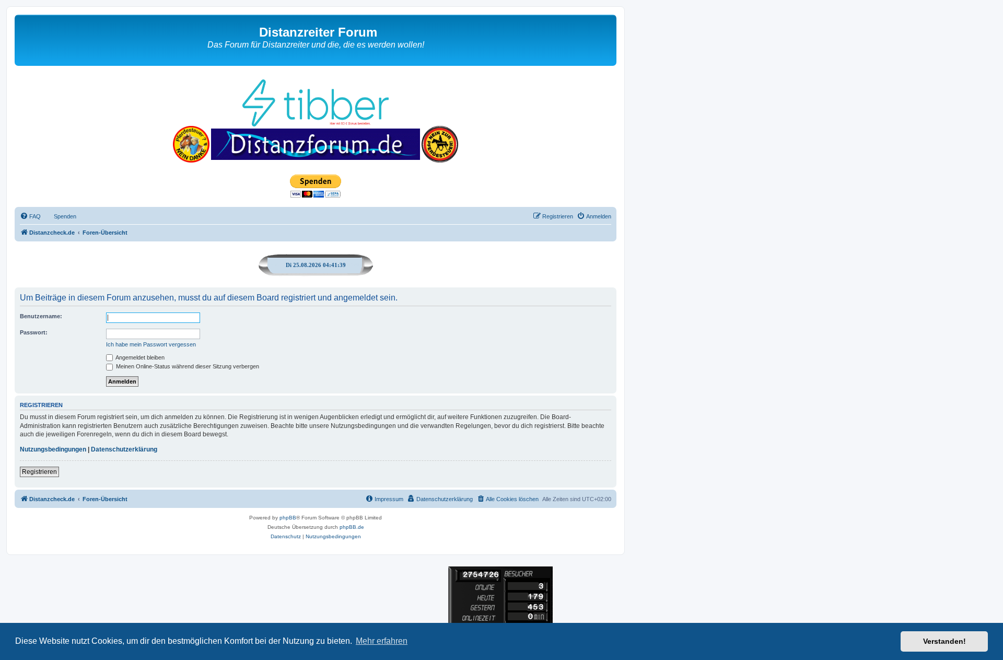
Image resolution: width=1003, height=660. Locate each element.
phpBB (287, 517)
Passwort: (34, 332)
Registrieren (39, 472)
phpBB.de (352, 527)
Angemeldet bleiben (139, 357)
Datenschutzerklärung (124, 449)
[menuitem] (30, 216)
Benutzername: (41, 316)
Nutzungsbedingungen (53, 449)
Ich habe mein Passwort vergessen (151, 344)
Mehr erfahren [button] (381, 640)
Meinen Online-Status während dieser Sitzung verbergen (186, 366)
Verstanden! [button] (944, 641)
